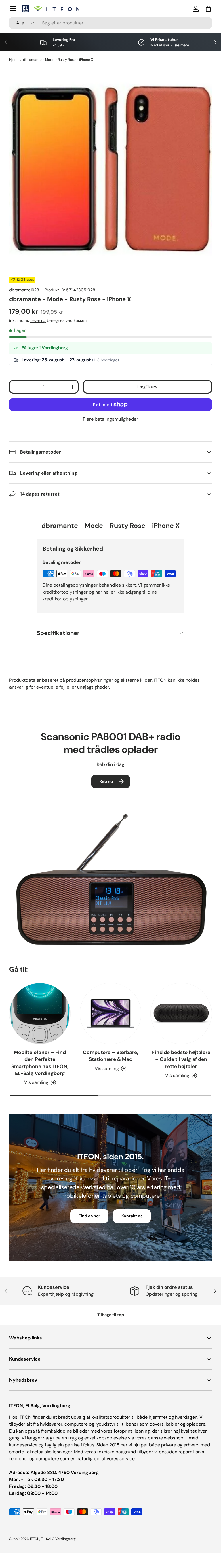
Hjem (13, 59)
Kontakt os (131, 1215)
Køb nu (106, 781)
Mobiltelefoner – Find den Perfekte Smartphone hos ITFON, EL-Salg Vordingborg (39, 1062)
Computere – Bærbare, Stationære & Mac (110, 1055)
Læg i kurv (147, 386)
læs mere (181, 45)
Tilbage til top (110, 1314)
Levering (38, 320)
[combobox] (110, 23)
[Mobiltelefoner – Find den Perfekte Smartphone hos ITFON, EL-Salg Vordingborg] (39, 1013)
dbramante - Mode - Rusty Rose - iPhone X (58, 59)
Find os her (89, 1215)
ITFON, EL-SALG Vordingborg (53, 1539)
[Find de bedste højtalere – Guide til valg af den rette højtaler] (181, 1013)
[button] (208, 8)
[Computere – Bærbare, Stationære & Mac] (110, 1013)
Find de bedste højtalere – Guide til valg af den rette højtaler (181, 1059)
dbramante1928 (24, 289)
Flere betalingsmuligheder (110, 419)
